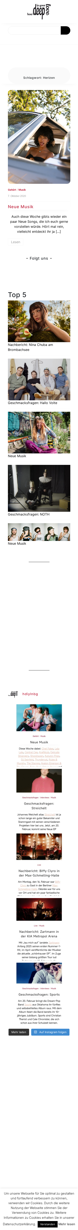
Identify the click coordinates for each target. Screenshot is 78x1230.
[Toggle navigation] (7, 39)
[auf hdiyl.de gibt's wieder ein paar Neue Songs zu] (39, 735)
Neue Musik (20, 206)
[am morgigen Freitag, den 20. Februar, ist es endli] (39, 800)
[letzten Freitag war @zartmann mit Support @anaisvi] (39, 929)
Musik (22, 189)
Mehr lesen (66, 1224)
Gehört (12, 189)
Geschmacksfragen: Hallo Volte (32, 403)
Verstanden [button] (47, 1224)
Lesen (15, 242)
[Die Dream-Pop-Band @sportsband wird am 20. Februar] (39, 994)
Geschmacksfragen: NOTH (29, 514)
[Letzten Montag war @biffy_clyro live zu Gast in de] (39, 864)
